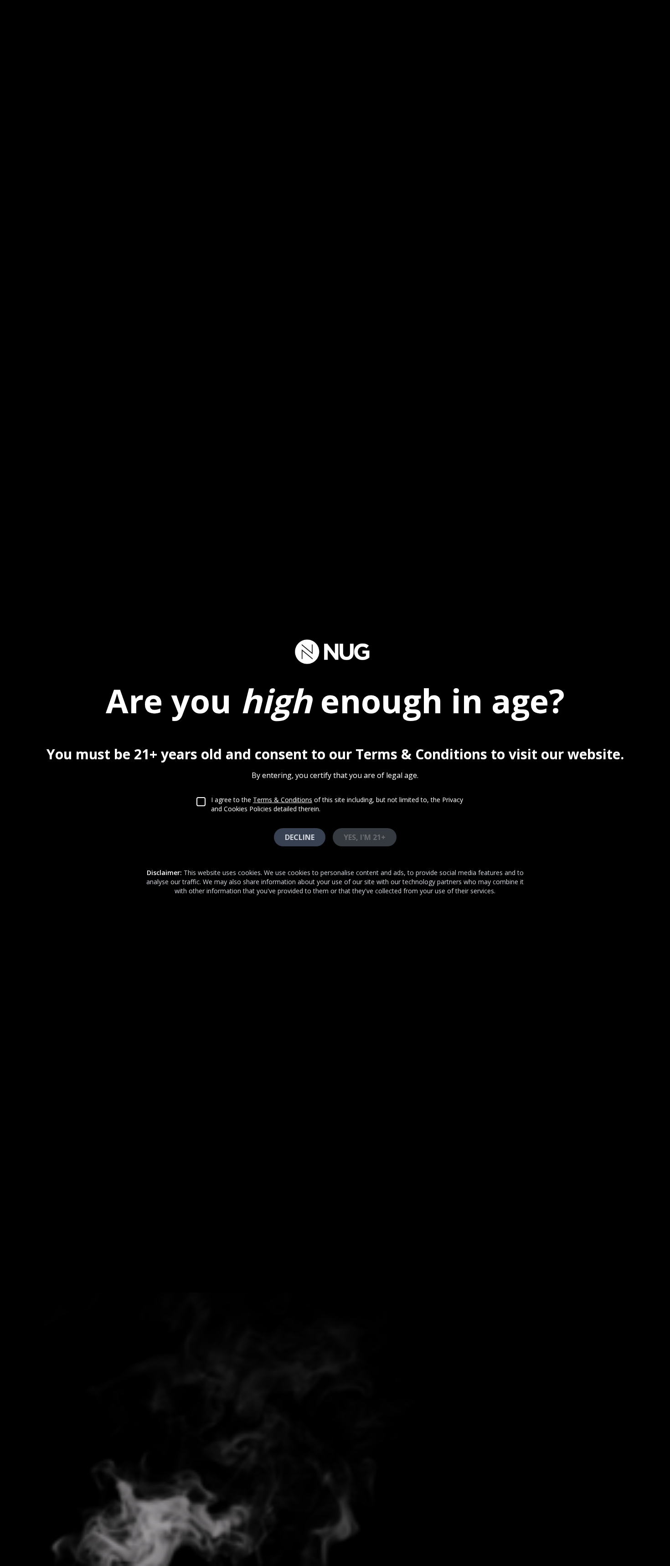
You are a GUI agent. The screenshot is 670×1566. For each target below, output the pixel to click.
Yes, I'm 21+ (365, 837)
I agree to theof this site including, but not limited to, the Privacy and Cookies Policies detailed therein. (337, 804)
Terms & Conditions (282, 799)
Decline (299, 837)
